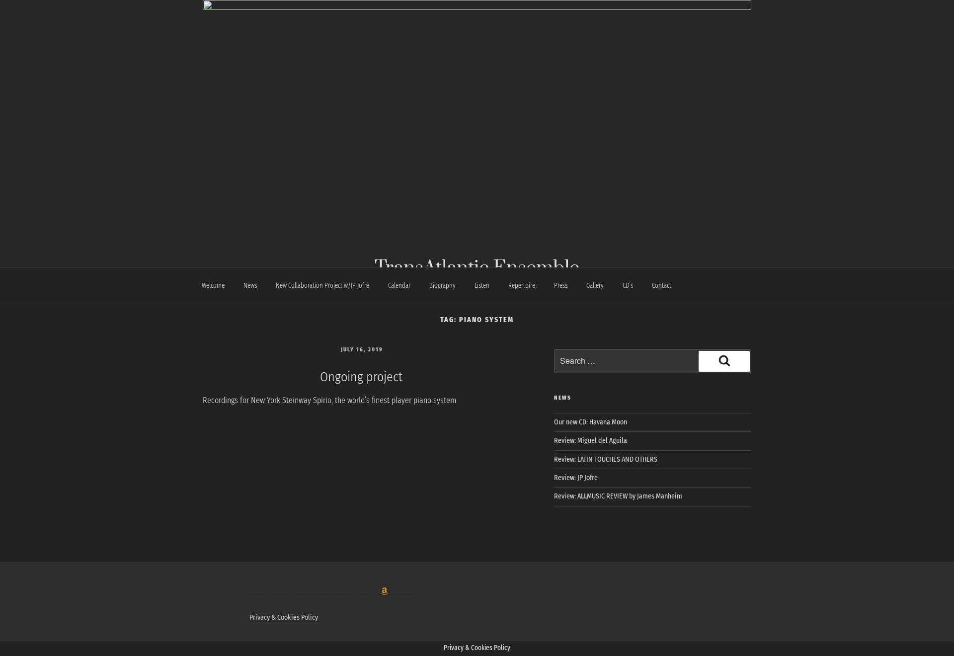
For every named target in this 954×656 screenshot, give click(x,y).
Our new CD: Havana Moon (590, 422)
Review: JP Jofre (576, 478)
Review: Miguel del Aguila (590, 440)
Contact (661, 285)
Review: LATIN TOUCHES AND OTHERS (605, 459)
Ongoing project (361, 377)
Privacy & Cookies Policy (283, 617)
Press (560, 285)
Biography (442, 285)
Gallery (595, 285)
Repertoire (521, 285)
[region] (477, 110)
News (250, 285)
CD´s (628, 285)
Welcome (213, 285)
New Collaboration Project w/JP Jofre (322, 285)
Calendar (399, 285)
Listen (482, 285)
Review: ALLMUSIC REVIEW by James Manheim (618, 496)
